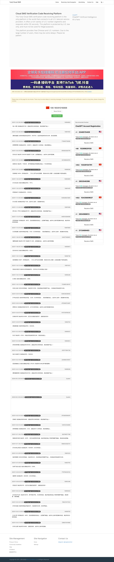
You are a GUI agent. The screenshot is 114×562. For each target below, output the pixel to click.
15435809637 (87, 198)
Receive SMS (88, 143)
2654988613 (84, 214)
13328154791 (86, 165)
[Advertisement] (57, 50)
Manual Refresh (57, 111)
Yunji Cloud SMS (15, 2)
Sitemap (36, 544)
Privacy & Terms (13, 542)
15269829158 (85, 149)
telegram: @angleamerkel (65, 542)
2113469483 (84, 230)
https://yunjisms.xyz (31, 559)
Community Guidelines (15, 544)
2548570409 (84, 132)
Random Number (57, 115)
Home (57, 2)
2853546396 (84, 181)
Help (97, 2)
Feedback (12, 549)
